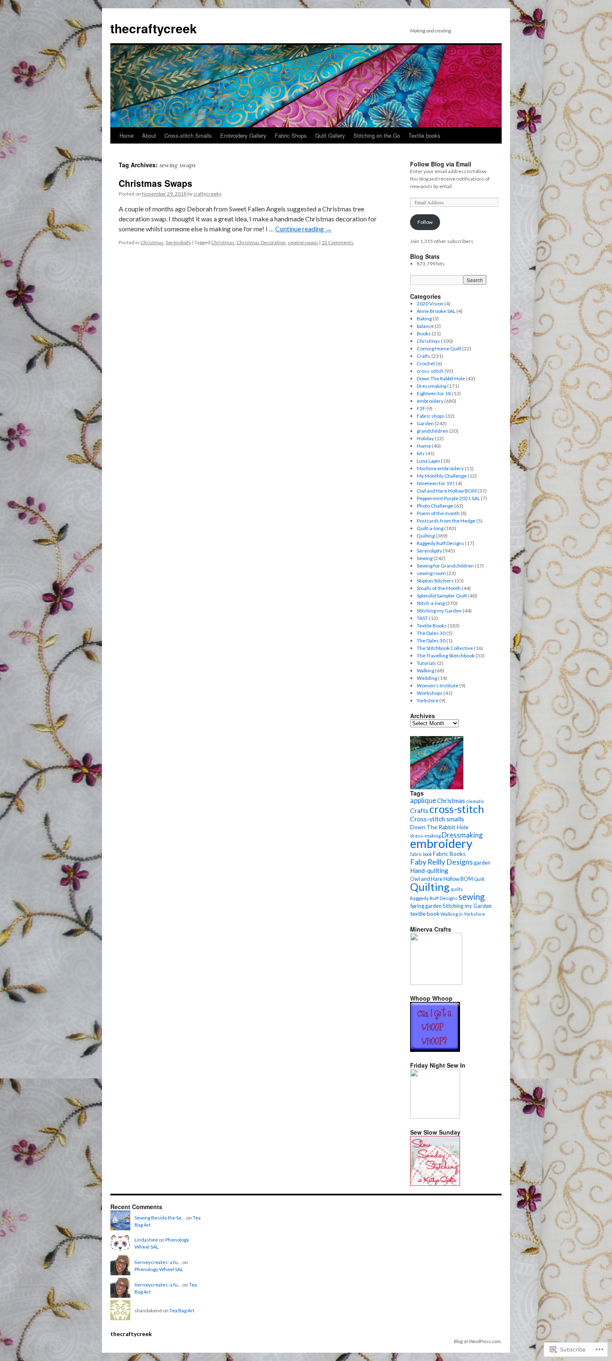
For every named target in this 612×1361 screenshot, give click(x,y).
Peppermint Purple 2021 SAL (448, 498)
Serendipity (178, 242)
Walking (425, 670)
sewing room (431, 573)
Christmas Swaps (155, 183)
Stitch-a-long (431, 603)
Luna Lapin (428, 461)
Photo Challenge (435, 506)
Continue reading (303, 229)
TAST (422, 618)
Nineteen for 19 (434, 483)
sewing (471, 897)
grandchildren (432, 431)
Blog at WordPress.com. (478, 1341)
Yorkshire (427, 700)
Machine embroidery (440, 468)
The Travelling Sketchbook (446, 655)
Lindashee (146, 1240)
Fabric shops (431, 416)
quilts (456, 889)
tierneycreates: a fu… (158, 1262)
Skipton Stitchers (435, 581)
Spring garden (426, 906)
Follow (425, 222)
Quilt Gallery (330, 135)
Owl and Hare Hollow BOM (447, 491)
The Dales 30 (431, 633)
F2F (421, 408)
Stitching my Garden (439, 610)
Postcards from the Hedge (446, 521)
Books (424, 333)
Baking (424, 318)
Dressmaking (431, 386)
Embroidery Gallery (243, 135)
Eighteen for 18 (434, 393)
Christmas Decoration (261, 242)
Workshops (430, 693)
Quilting (426, 536)
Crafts (423, 356)
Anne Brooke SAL (436, 311)
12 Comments (337, 242)
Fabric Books (449, 853)
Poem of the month (438, 513)
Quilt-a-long (430, 528)
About (149, 135)
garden (482, 863)
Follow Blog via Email (440, 164)
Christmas (152, 242)
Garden (425, 423)
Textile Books (432, 625)
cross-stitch (430, 371)
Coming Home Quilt (439, 348)
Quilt (479, 879)
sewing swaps (303, 242)
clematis (475, 801)
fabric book (421, 854)
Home (126, 135)
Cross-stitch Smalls (188, 135)
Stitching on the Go (376, 135)
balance (425, 326)
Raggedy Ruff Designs (440, 543)
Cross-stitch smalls (437, 819)
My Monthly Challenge (442, 476)
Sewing (425, 558)
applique (423, 800)
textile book (425, 913)
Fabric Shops (291, 135)
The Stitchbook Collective (445, 648)
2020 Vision (430, 303)
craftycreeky (207, 194)
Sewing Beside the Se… (159, 1218)
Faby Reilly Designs (441, 861)
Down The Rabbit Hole (441, 378)
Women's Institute (437, 685)
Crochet (426, 363)
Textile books (424, 135)
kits (421, 453)
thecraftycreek (153, 28)
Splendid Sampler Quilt (442, 595)
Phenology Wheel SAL (158, 1269)
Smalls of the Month (439, 588)
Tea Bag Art (181, 1310)
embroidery (430, 401)
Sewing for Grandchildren (445, 566)
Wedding (427, 678)
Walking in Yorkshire (462, 914)
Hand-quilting (429, 870)
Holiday (425, 438)
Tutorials (426, 663)
